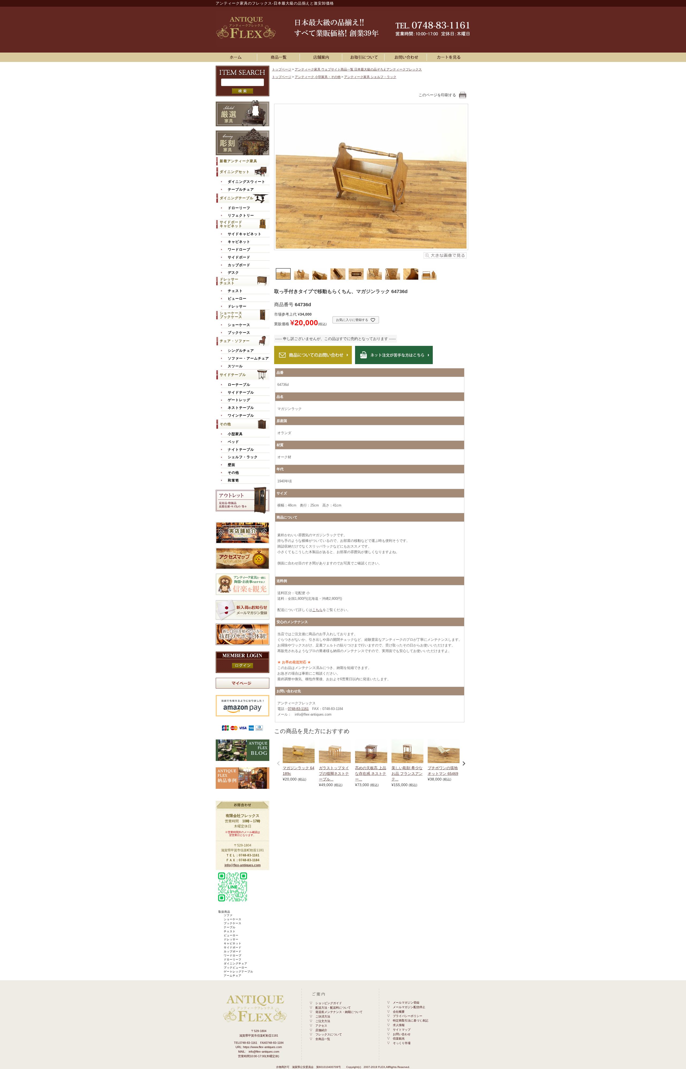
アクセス (321, 1025)
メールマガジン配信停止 (409, 1007)
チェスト (235, 291)
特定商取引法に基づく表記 (410, 1020)
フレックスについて (328, 1034)
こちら (317, 610)
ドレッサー (237, 306)
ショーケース (239, 325)
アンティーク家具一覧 (279, 57)
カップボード (239, 265)
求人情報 (399, 1025)
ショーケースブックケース (231, 315)
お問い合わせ (406, 57)
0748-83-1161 (298, 709)
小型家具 (235, 434)
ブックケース (239, 332)
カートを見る (449, 57)
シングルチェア (241, 350)
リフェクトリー (241, 215)
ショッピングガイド (328, 1003)
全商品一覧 (322, 1039)
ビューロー (237, 298)
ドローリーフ (239, 208)
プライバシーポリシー (407, 1016)
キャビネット (239, 241)
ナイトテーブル (241, 449)
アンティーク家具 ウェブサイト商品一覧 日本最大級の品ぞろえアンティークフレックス (358, 69)
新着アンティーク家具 (238, 161)
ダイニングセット (235, 172)
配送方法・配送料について (333, 1007)
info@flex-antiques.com (243, 865)
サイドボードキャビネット (231, 224)
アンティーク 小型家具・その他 (318, 77)
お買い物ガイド (364, 57)
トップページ (281, 69)
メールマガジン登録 (406, 1002)
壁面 (231, 465)
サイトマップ (402, 1029)
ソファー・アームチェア (248, 358)
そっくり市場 (402, 1043)
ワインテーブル (241, 415)
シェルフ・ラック (243, 457)
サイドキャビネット (245, 234)
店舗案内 (322, 57)
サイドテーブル (233, 375)
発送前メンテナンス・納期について (339, 1011)
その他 (225, 424)
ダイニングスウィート (246, 181)
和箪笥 (233, 480)
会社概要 (399, 1011)
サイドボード (239, 257)
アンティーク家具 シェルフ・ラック (370, 77)
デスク (233, 272)
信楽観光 (399, 1038)
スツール (235, 366)
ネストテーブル (241, 407)
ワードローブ (239, 249)
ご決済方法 (322, 1016)
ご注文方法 (322, 1021)
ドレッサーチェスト (229, 281)
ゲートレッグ (239, 400)
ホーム (237, 57)
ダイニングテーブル (236, 198)
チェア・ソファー (235, 341)
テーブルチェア (241, 189)
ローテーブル (239, 384)
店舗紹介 (321, 1030)
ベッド (233, 441)
